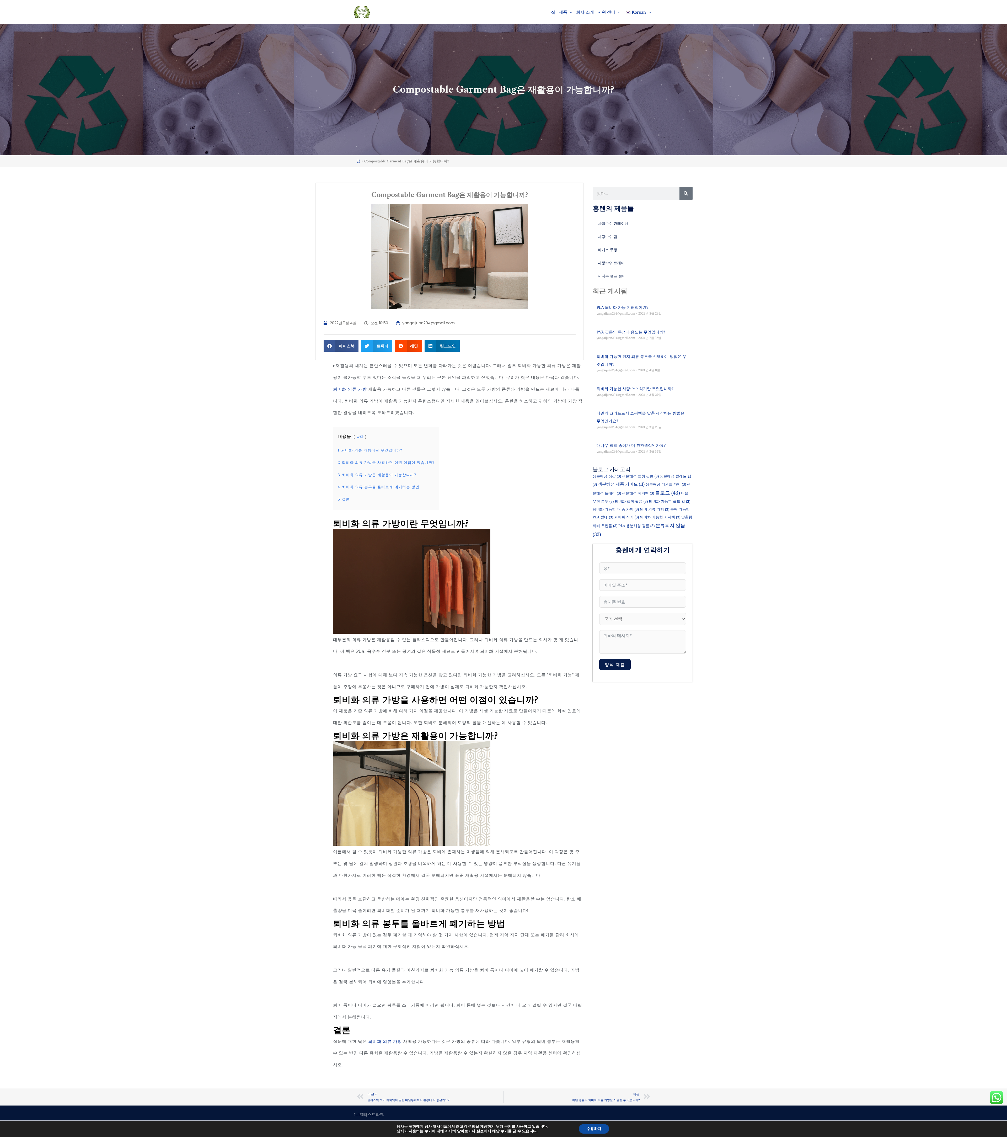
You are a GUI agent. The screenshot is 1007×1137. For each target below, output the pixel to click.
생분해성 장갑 (607, 476)
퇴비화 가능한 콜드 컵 (669, 501)
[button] (569, 12)
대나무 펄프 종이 (612, 276)
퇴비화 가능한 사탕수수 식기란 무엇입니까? (635, 388)
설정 (480, 1131)
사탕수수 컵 (607, 236)
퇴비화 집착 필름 (631, 501)
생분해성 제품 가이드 (621, 484)
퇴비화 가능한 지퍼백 (660, 517)
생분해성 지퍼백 (638, 493)
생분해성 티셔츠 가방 (666, 484)
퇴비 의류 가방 (654, 509)
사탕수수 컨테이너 (613, 223)
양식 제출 (615, 664)
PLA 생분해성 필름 (636, 525)
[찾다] (686, 193)
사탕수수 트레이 (611, 263)
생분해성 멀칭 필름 (640, 476)
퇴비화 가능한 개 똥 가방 (616, 509)
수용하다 (594, 1128)
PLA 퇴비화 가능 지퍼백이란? (622, 307)
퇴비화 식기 (626, 517)
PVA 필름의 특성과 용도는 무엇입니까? (631, 332)
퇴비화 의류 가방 (350, 389)
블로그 (667, 493)
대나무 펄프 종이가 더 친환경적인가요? (631, 445)
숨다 (360, 436)
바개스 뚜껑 (607, 249)
